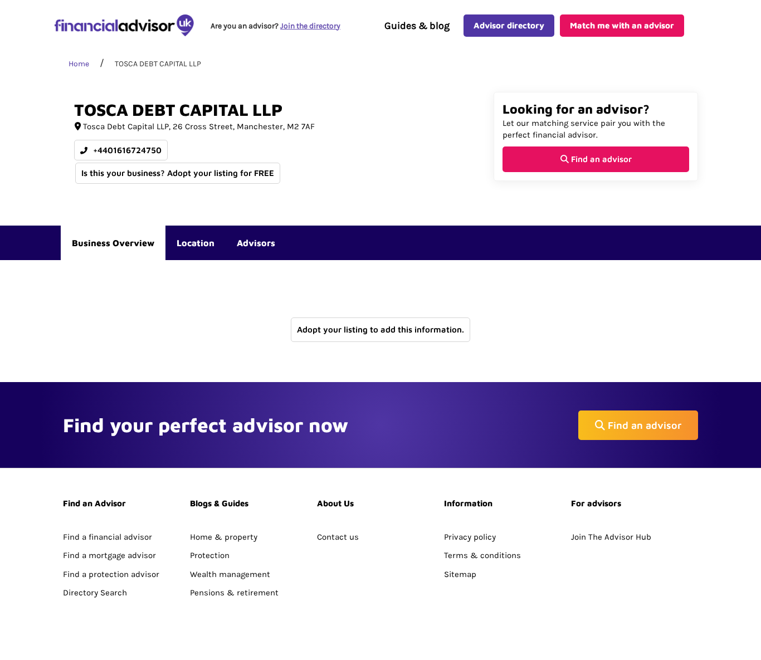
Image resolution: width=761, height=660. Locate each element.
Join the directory (310, 26)
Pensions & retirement (234, 593)
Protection (210, 555)
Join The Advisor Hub (611, 537)
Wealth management (230, 574)
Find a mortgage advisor (109, 555)
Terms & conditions (482, 555)
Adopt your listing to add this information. (380, 329)
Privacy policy (470, 537)
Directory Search (95, 593)
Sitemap (460, 574)
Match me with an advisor (622, 25)
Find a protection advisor (111, 574)
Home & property (223, 537)
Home (79, 64)
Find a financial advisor (107, 537)
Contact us (338, 537)
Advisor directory (509, 25)
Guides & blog (417, 25)
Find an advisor (600, 159)
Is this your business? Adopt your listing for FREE (177, 173)
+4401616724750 (126, 150)
